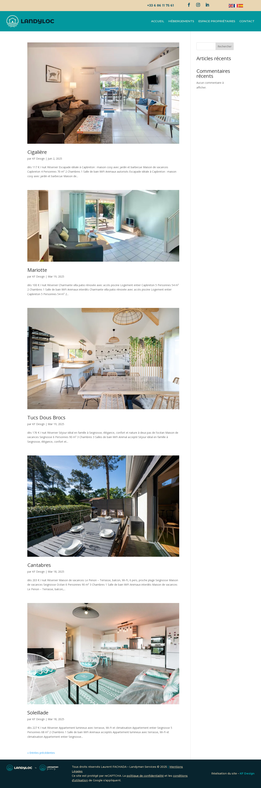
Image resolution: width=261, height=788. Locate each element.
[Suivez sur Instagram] (198, 5)
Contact (247, 21)
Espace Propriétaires (216, 21)
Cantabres (39, 565)
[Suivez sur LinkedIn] (207, 5)
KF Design (38, 158)
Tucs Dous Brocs (46, 417)
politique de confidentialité (145, 775)
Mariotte (37, 269)
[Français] (235, 5)
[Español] (240, 5)
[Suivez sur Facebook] (189, 5)
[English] (231, 5)
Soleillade (37, 712)
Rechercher (225, 46)
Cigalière (37, 152)
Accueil (157, 21)
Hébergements (181, 21)
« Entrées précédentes (41, 753)
